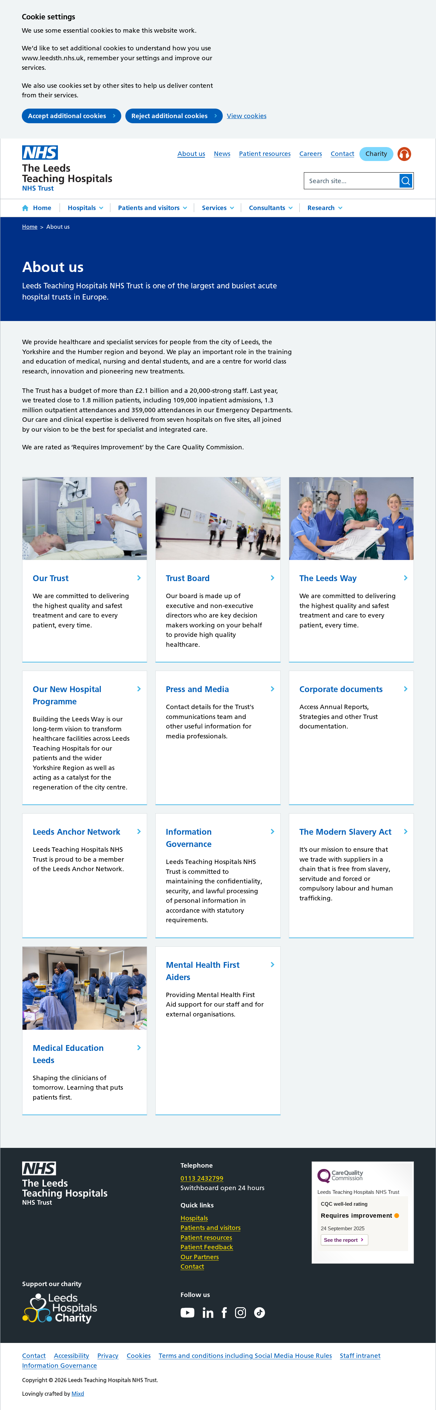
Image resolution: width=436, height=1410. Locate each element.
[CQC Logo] (340, 1181)
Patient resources (265, 154)
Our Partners (200, 1257)
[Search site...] (351, 181)
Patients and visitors (149, 208)
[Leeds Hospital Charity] (70, 1308)
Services (214, 208)
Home (42, 208)
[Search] (406, 181)
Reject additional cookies (169, 116)
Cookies (139, 1356)
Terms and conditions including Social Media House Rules (245, 1356)
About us (191, 154)
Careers (310, 154)
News (222, 154)
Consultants (267, 208)
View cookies (246, 116)
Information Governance (59, 1365)
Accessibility (71, 1356)
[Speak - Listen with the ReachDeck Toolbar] (404, 154)
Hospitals (82, 208)
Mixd (78, 1393)
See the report (341, 1240)
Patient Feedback (207, 1247)
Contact (342, 154)
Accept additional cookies (67, 116)
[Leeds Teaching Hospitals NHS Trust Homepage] (67, 168)
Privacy (108, 1356)
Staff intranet (360, 1356)
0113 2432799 (202, 1178)
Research (321, 208)
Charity (376, 154)
